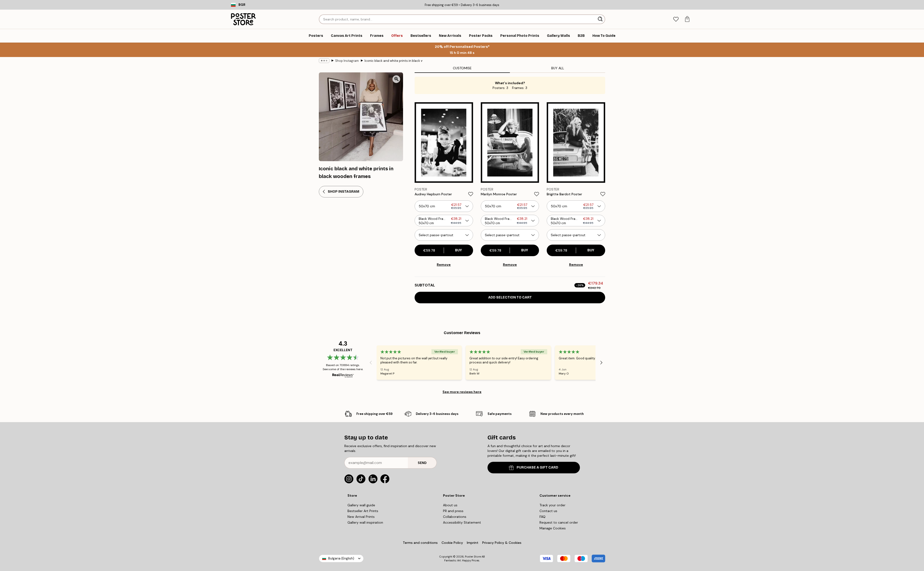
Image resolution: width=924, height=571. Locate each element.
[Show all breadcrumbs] (324, 60)
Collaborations (454, 516)
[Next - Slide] (601, 362)
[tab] (675, 19)
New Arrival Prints (361, 516)
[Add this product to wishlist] (470, 194)
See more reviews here (462, 392)
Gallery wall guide (361, 505)
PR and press (453, 511)
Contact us (548, 511)
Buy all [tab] (557, 68)
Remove (444, 264)
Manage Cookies (552, 528)
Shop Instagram (347, 61)
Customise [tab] (462, 68)
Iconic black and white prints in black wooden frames (393, 61)
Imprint (472, 542)
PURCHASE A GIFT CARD (537, 467)
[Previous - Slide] (371, 362)
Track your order (552, 505)
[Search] (600, 19)
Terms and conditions (420, 542)
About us (450, 505)
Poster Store (473, 556)
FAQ (542, 516)
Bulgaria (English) (341, 558)
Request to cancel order (558, 522)
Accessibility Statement (462, 522)
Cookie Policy (452, 542)
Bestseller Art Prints (362, 511)
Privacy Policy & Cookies (501, 542)
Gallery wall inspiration (365, 522)
